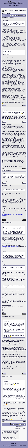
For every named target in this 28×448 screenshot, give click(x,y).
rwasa (18, 446)
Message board (14, 443)
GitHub (21, 445)
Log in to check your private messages (12, 6)
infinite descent (5, 360)
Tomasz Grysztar (13, 445)
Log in (22, 6)
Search (13, 5)
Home (10, 5)
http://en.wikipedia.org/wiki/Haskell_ (10, 246)
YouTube (24, 445)
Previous (8, 13)
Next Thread (23, 428)
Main (10, 10)
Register (17, 5)
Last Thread (17, 428)
